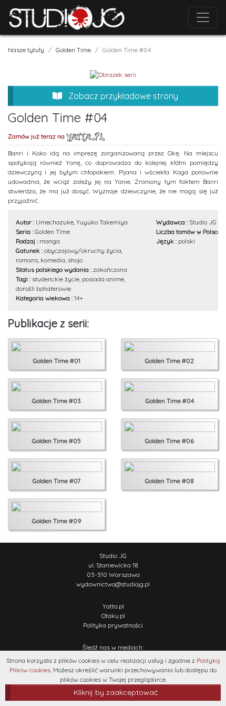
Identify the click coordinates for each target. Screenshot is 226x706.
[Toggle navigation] (203, 17)
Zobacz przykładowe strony (122, 96)
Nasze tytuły (26, 50)
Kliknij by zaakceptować (116, 692)
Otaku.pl (113, 616)
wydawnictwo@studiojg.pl (113, 584)
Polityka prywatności (113, 625)
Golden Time (73, 50)
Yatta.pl (113, 606)
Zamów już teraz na (37, 136)
